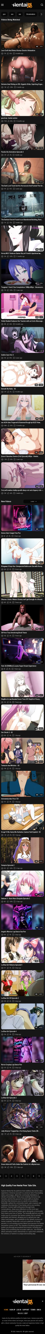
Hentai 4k (19, 1331)
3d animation (30, 14)
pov (4, 14)
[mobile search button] (42, 5)
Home (6, 1310)
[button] (41, 14)
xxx (20, 14)
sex (12, 14)
